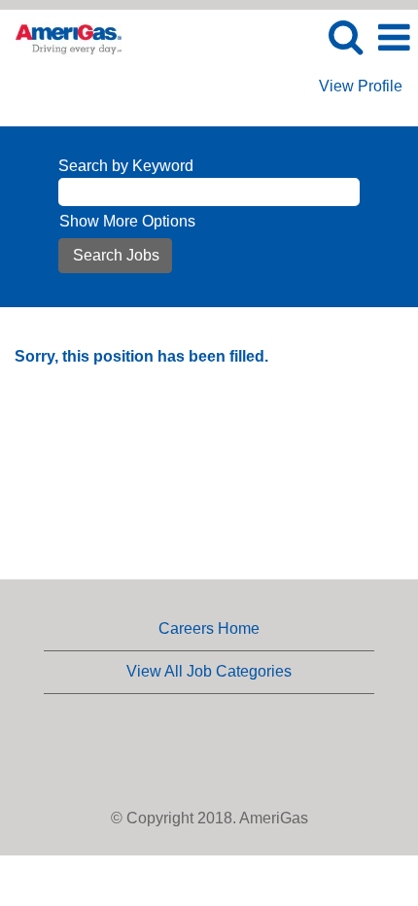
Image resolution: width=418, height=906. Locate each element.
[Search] (345, 37)
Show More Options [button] (127, 221)
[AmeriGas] (61, 36)
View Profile (360, 86)
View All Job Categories (209, 671)
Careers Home (209, 628)
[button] (393, 38)
